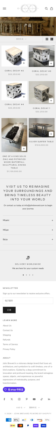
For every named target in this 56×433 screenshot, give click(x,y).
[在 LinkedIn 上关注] (49, 399)
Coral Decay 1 (41, 108)
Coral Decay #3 (41, 71)
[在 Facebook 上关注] (4, 399)
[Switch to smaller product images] (52, 39)
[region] (28, 263)
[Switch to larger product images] (47, 39)
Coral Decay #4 (14, 104)
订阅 (9, 310)
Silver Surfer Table (41, 142)
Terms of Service (10, 344)
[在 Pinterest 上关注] (26, 399)
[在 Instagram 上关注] (19, 399)
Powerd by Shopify (40, 414)
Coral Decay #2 (14, 71)
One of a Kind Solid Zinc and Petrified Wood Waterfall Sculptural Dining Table (14, 162)
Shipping (7, 335)
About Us (7, 325)
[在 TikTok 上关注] (41, 399)
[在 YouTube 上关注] (34, 399)
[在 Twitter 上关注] (11, 399)
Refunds (6, 339)
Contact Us (8, 330)
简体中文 (33, 408)
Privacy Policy (9, 349)
